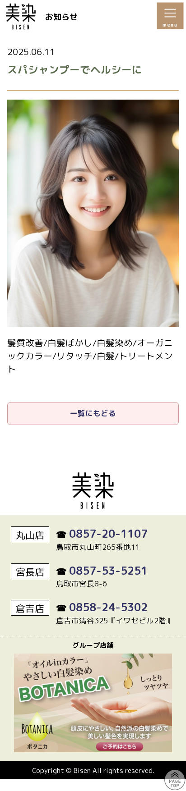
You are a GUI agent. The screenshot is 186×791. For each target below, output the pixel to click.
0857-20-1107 (108, 533)
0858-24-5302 (108, 607)
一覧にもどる (93, 413)
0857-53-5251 (108, 570)
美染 (25, 16)
